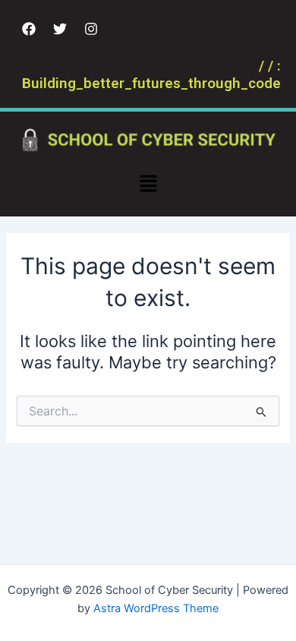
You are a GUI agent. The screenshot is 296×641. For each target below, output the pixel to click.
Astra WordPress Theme (156, 608)
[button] (148, 185)
